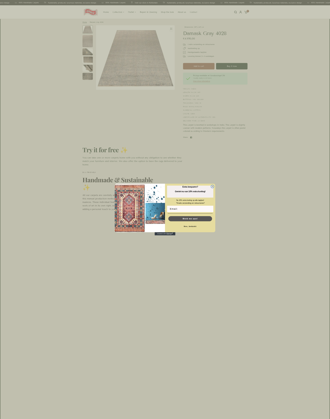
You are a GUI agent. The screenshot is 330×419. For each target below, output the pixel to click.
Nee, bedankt (190, 226)
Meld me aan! (190, 219)
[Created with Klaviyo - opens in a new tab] (165, 233)
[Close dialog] (212, 186)
